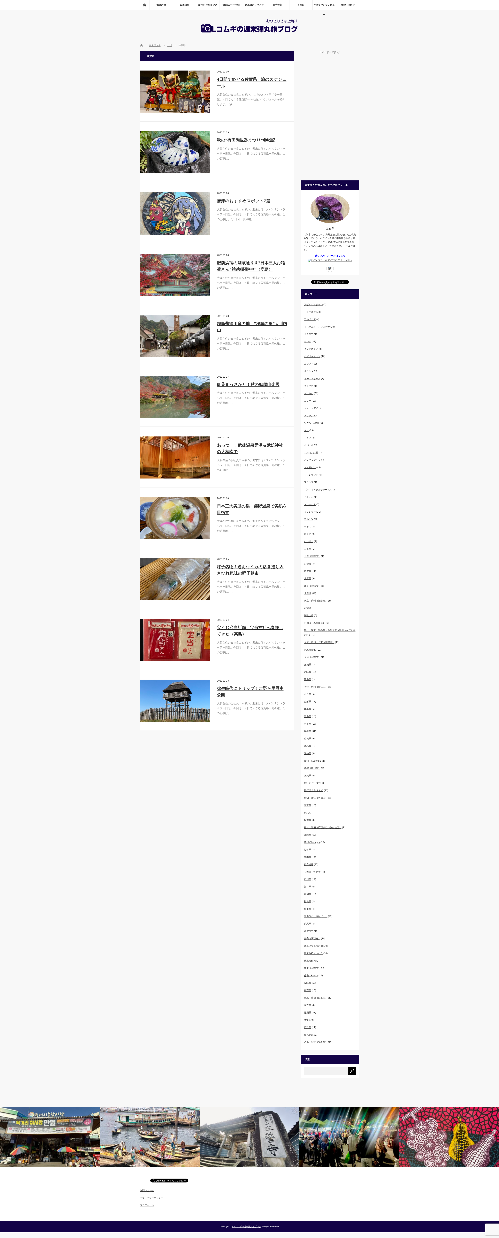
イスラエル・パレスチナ (317, 326)
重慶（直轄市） (312, 968)
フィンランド (311, 474)
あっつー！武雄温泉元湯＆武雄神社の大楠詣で (250, 448)
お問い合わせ (348, 5)
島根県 (307, 731)
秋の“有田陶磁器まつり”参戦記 (246, 140)
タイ (306, 430)
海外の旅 (161, 5)
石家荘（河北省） (313, 872)
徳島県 (307, 746)
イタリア (308, 334)
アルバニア (310, 312)
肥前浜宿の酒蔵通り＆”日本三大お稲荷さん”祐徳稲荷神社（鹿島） (251, 266)
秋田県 (307, 909)
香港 (306, 1020)
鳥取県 (307, 1027)
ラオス (307, 526)
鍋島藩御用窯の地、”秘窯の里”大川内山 (252, 326)
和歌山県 (308, 615)
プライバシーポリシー (151, 1197)
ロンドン (308, 541)
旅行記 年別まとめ (208, 5)
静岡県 (307, 1012)
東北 (306, 812)
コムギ (330, 228)
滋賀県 (307, 849)
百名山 (300, 5)
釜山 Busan (311, 975)
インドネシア (311, 349)
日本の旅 (184, 5)
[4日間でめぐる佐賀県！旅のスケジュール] (175, 92)
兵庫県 (307, 578)
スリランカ (310, 415)
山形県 (307, 701)
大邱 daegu (310, 649)
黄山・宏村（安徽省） (315, 1042)
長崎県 (307, 983)
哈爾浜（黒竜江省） (314, 623)
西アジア (308, 931)
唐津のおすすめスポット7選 (243, 201)
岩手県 (307, 723)
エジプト (308, 363)
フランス (308, 482)
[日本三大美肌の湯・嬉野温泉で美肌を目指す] (175, 518)
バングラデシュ (312, 460)
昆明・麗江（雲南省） (315, 797)
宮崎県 (307, 672)
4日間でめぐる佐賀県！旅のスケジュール (252, 82)
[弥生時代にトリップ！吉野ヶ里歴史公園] (175, 701)
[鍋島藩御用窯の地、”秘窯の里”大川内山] (175, 336)
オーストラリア (312, 378)
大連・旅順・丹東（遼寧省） (319, 642)
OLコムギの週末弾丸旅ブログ (246, 1226)
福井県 (307, 886)
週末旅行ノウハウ (254, 5)
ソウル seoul (311, 423)
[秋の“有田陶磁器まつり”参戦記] (175, 152)
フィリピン (310, 467)
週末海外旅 (310, 960)
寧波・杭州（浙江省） (315, 686)
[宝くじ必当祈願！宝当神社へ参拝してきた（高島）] (175, 640)
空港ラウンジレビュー (324, 7)
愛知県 (307, 753)
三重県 (307, 548)
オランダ (308, 371)
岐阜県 (307, 709)
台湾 (306, 608)
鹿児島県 (308, 1034)
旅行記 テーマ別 (231, 5)
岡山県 (307, 716)
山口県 (307, 694)
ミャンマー (310, 511)
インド (307, 341)
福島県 (307, 901)
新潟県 (307, 775)
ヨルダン (308, 519)
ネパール (308, 445)
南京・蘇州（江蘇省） (315, 600)
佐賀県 (307, 571)
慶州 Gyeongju (312, 760)
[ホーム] (145, 5)
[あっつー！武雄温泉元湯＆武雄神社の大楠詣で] (175, 457)
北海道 (307, 593)
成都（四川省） (312, 768)
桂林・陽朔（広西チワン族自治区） (323, 827)
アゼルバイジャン (313, 304)
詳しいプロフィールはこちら (330, 255)
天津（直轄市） (312, 657)
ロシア (307, 534)
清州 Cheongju (312, 842)
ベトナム (308, 497)
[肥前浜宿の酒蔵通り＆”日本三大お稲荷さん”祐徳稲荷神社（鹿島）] (175, 275)
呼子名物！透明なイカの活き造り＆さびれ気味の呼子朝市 (250, 570)
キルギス (308, 386)
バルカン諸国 (311, 452)
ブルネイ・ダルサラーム (317, 489)
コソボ (307, 400)
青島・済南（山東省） (315, 997)
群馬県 (307, 923)
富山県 (307, 679)
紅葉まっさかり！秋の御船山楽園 (248, 384)
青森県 (307, 1005)
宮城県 (307, 664)
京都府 (307, 563)
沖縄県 (307, 835)
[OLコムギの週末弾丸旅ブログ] (249, 33)
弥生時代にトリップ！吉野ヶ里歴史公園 (250, 691)
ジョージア (310, 408)
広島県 (307, 738)
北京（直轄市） (312, 586)
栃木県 (307, 820)
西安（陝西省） (312, 938)
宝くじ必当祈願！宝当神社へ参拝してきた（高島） (250, 630)
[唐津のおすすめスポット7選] (175, 213)
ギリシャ (308, 393)
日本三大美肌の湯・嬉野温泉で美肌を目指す (252, 509)
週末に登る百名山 (313, 946)
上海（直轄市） (312, 556)
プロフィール (147, 1205)
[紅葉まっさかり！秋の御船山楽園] (175, 397)
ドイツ (307, 437)
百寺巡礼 (277, 5)
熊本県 (307, 857)
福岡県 (307, 894)
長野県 (307, 990)
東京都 (307, 805)
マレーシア (310, 504)
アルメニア (310, 319)
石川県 (307, 879)
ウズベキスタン (312, 356)
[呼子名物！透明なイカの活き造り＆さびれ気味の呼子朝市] (175, 579)
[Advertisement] (330, 116)
